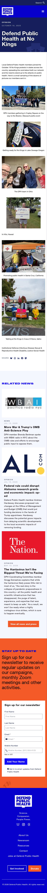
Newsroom (23, 840)
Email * (8, 734)
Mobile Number (11, 745)
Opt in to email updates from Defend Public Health (24, 770)
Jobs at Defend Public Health (23, 856)
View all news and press (23, 624)
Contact (23, 850)
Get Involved (17, 868)
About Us (23, 835)
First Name (9, 712)
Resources (23, 845)
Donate (35, 868)
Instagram (23, 824)
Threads (29, 824)
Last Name (9, 723)
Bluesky (18, 824)
